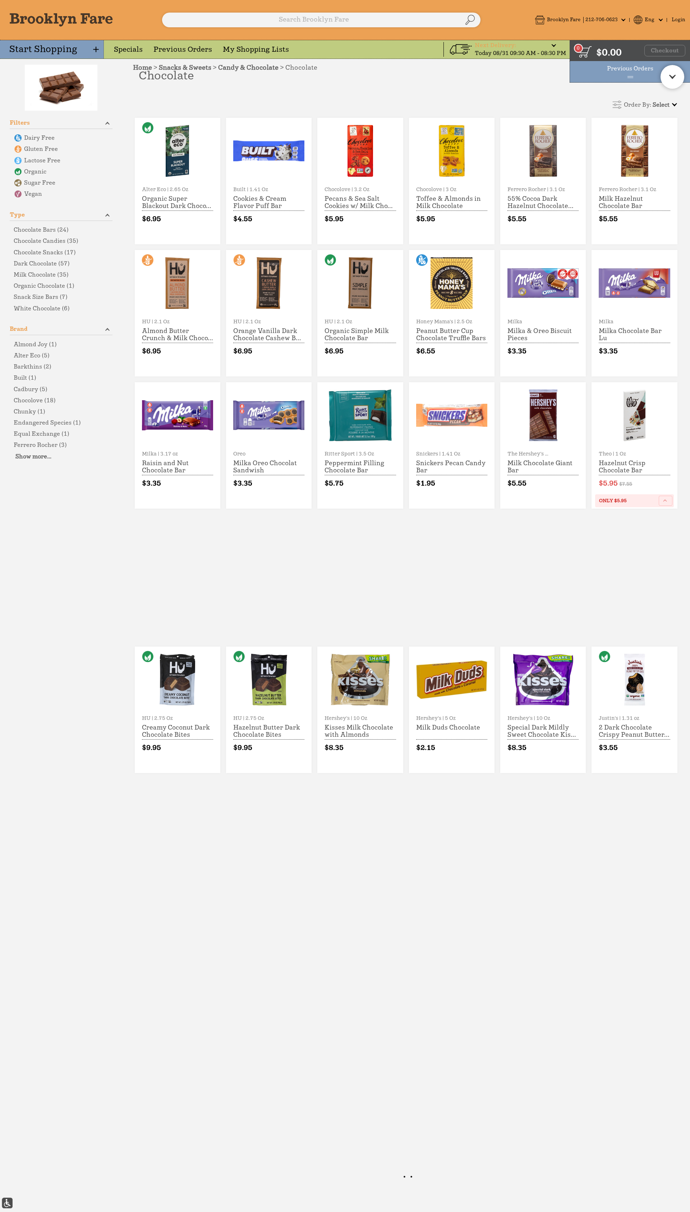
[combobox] (321, 20)
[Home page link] (61, 19)
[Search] (469, 20)
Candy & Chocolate (248, 68)
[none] (177, 181)
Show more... (33, 456)
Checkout (665, 51)
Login (678, 20)
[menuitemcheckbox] (61, 138)
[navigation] (52, 49)
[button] (580, 20)
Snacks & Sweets (185, 68)
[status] (585, 51)
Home (142, 68)
